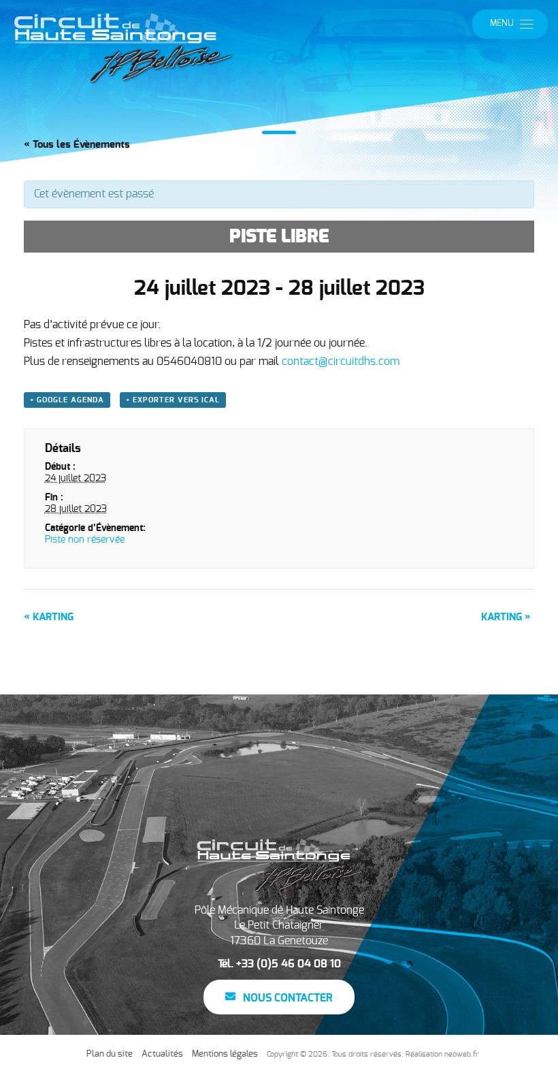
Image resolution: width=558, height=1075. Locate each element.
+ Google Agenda (67, 400)
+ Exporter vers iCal (173, 400)
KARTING (48, 617)
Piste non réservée (85, 540)
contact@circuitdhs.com (340, 361)
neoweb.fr (461, 1054)
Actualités (162, 1054)
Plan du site (109, 1054)
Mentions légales (225, 1054)
